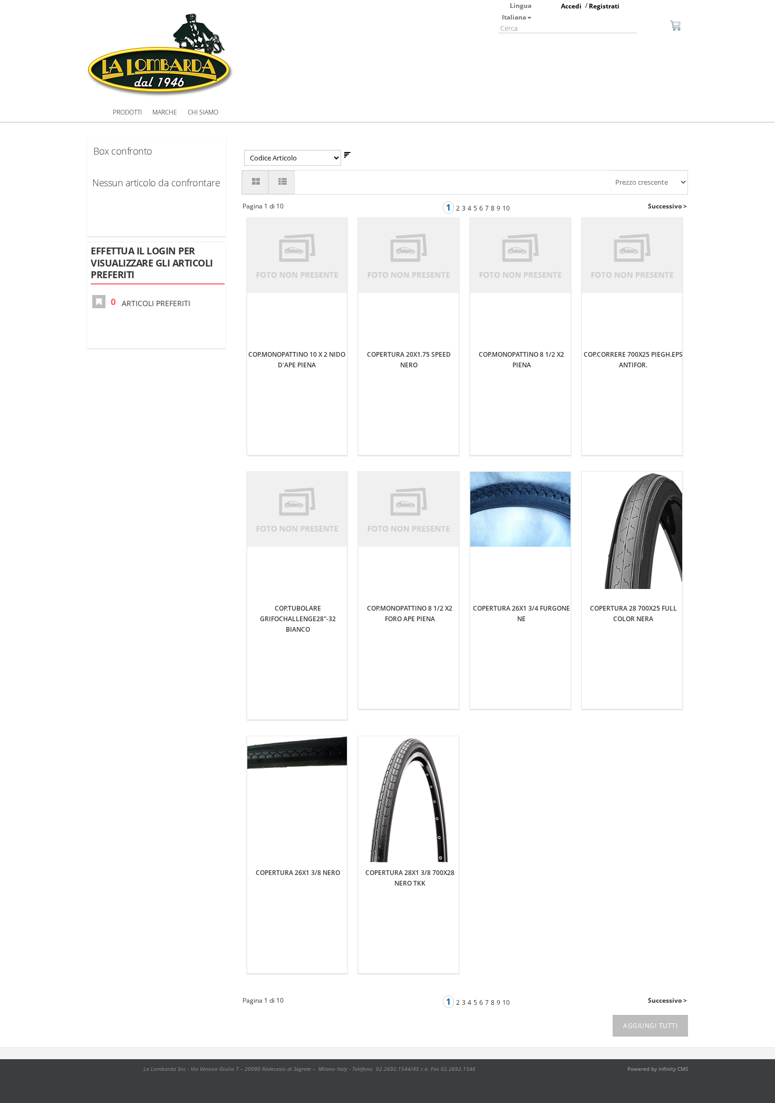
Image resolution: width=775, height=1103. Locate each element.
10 (506, 208)
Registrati (604, 6)
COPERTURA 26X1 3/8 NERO (298, 872)
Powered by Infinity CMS (657, 1068)
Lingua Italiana (516, 11)
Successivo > (667, 206)
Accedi (571, 6)
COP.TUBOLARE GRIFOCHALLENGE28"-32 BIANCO (298, 619)
